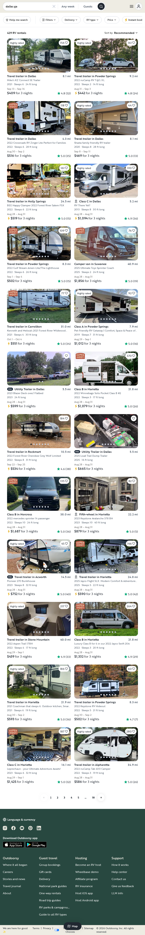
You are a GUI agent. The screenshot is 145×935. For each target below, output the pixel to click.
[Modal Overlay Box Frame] (72, 467)
